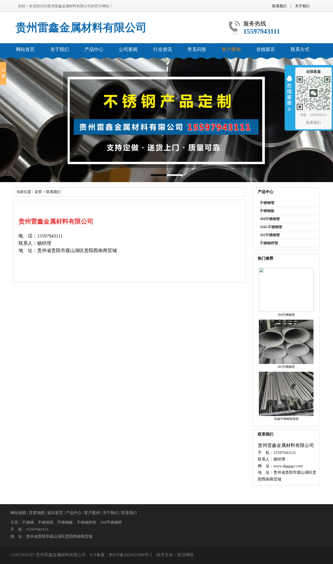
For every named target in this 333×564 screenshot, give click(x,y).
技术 (160, 555)
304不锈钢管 (270, 219)
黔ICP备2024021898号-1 (130, 555)
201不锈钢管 (270, 235)
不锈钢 (28, 522)
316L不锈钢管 (271, 227)
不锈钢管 (267, 203)
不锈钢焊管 (269, 243)
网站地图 (18, 513)
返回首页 (55, 513)
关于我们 (302, 6)
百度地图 (36, 513)
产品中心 (73, 513)
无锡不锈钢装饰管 (286, 419)
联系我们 (279, 6)
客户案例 (92, 513)
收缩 (289, 97)
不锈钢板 (267, 211)
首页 (38, 192)
